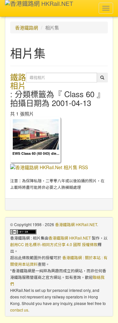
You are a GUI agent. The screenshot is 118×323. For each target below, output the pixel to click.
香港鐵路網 (26, 27)
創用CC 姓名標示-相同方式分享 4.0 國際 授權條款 (54, 244)
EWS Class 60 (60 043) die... (35, 153)
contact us (19, 310)
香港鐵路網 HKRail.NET (76, 224)
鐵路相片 (18, 81)
